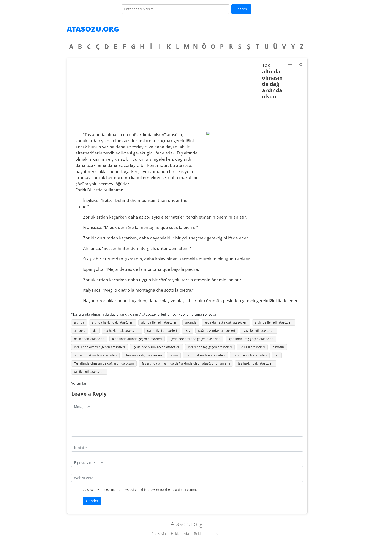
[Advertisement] (166, 94)
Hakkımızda (180, 533)
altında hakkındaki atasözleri (112, 322)
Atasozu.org (93, 29)
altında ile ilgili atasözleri (159, 322)
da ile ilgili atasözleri (162, 331)
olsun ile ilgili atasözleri (250, 355)
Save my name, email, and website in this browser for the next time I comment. (144, 490)
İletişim (216, 533)
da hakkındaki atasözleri (121, 331)
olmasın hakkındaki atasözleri (95, 355)
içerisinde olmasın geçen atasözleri (99, 347)
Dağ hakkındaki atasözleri (216, 331)
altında (79, 322)
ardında (191, 322)
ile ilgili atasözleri (252, 347)
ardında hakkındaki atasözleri (225, 322)
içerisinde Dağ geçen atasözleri (250, 339)
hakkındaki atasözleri (89, 339)
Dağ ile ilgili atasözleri (259, 331)
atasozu (79, 331)
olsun (174, 355)
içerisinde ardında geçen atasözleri (195, 339)
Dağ (187, 331)
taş (277, 355)
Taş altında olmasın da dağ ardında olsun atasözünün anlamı (186, 363)
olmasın (278, 347)
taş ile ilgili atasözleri (89, 372)
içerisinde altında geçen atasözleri (137, 339)
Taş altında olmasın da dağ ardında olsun (104, 363)
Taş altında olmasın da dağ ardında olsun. (272, 81)
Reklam (199, 533)
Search (241, 9)
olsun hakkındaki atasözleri (205, 355)
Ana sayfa (159, 533)
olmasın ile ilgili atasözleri (143, 355)
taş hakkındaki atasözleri (255, 363)
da (95, 331)
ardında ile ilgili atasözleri (273, 322)
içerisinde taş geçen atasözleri (210, 347)
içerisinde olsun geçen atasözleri (156, 347)
